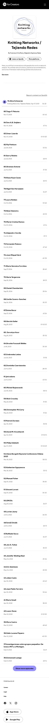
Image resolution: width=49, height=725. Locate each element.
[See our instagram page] (16, 703)
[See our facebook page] (5, 703)
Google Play (15, 719)
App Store (14, 712)
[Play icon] (4, 102)
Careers (6, 687)
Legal (5, 692)
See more (5, 75)
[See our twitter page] (10, 703)
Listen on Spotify (17, 59)
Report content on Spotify (36, 95)
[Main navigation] (45, 4)
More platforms (34, 59)
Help (5, 696)
